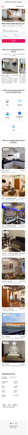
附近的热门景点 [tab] (13, 377)
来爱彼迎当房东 (20, 6)
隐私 (12, 427)
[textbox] (7, 36)
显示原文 (19, 2)
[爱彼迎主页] (3, 6)
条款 (15, 427)
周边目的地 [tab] (4, 377)
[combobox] (13, 31)
